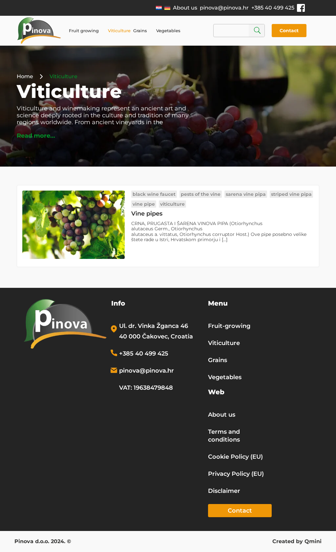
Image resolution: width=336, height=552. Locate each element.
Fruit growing (84, 30)
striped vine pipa (291, 194)
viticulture (172, 204)
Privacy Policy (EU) (236, 473)
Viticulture (119, 30)
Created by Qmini (297, 541)
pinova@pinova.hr (224, 8)
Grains (140, 30)
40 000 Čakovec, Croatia (156, 336)
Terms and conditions (224, 435)
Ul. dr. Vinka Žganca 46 (153, 326)
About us (185, 8)
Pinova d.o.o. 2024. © (42, 541)
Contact (289, 31)
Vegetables (168, 30)
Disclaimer (224, 490)
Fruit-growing (229, 326)
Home (25, 76)
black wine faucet (154, 194)
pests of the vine (200, 194)
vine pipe (144, 204)
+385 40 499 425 (272, 8)
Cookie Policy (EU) (235, 456)
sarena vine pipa (246, 194)
